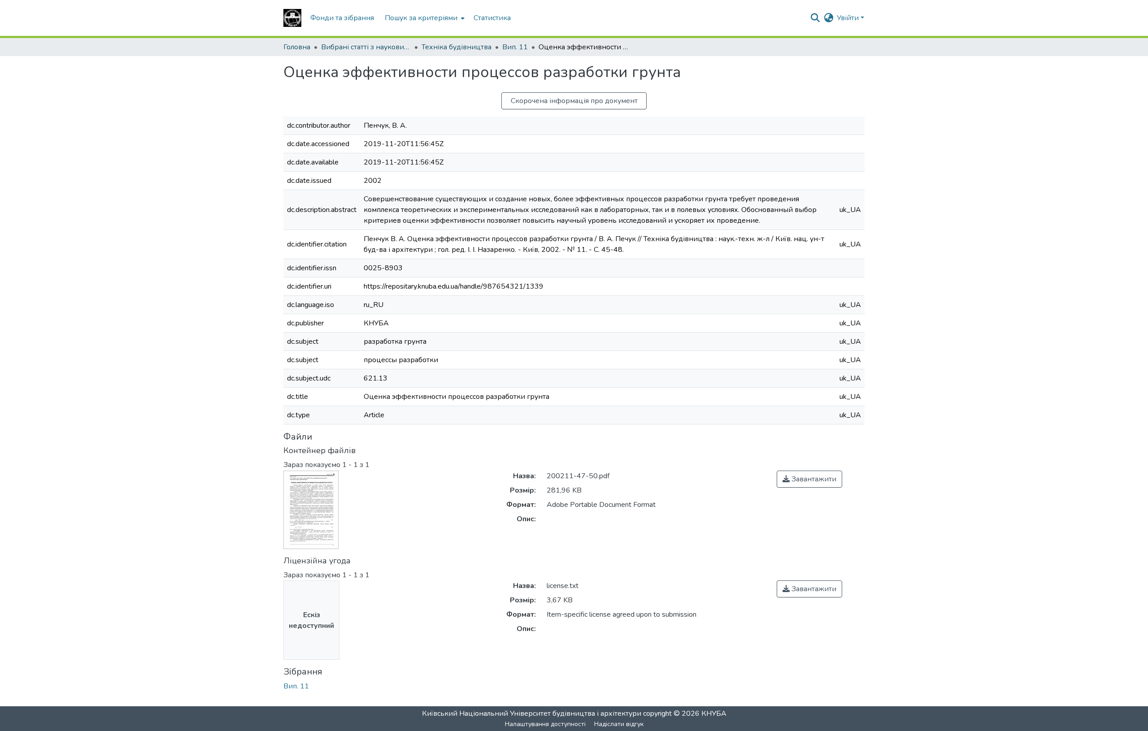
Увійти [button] (849, 18)
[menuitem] (424, 18)
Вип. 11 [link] (515, 47)
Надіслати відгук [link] (619, 724)
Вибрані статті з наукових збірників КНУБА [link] (366, 47)
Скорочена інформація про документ (574, 101)
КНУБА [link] (713, 713)
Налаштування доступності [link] (545, 724)
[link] (809, 479)
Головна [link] (296, 47)
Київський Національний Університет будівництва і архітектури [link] (531, 713)
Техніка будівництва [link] (456, 47)
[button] (292, 18)
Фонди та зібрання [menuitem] (342, 18)
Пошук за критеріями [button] (421, 18)
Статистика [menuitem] (492, 18)
